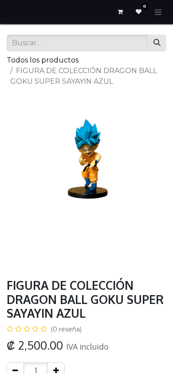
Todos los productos (43, 60)
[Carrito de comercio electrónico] (120, 11)
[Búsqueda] (157, 43)
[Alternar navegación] (158, 12)
